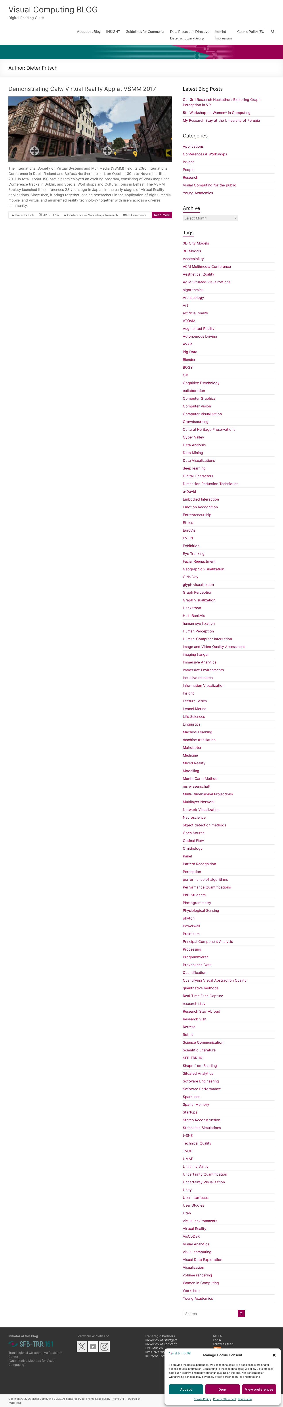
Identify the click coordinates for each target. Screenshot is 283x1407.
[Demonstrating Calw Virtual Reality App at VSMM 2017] (90, 98)
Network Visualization (201, 809)
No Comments (136, 215)
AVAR (187, 344)
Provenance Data (197, 965)
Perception (192, 871)
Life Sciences (194, 716)
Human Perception (198, 631)
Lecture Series (195, 701)
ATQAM (189, 321)
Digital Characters (198, 476)
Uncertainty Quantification (205, 1174)
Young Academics (198, 193)
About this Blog (89, 31)
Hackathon (192, 608)
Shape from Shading (200, 1065)
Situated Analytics (198, 1073)
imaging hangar (196, 654)
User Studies (193, 1205)
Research (111, 215)
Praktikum (191, 933)
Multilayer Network (199, 802)
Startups (190, 1112)
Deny (222, 1389)
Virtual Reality (194, 1228)
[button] (274, 1355)
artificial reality (195, 313)
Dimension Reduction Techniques (210, 483)
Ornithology (193, 848)
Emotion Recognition (200, 507)
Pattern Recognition (199, 864)
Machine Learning (197, 732)
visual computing (197, 1252)
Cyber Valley (193, 437)
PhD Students (194, 895)
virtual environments (200, 1221)
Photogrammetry (197, 902)
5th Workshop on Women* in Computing (216, 112)
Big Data (190, 352)
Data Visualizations (199, 460)
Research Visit (195, 1019)
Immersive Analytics (199, 662)
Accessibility (193, 258)
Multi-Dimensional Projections (208, 794)
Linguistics (192, 724)
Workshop (191, 1290)
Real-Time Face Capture (203, 996)
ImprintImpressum (223, 34)
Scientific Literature (199, 1050)
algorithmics (193, 290)
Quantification (194, 972)
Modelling (191, 771)
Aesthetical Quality (198, 274)
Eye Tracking (194, 553)
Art (185, 305)
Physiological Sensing (201, 910)
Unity (187, 1190)
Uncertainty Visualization (204, 1182)
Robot (188, 1034)
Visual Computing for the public (209, 185)
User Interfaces (195, 1197)
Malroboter (192, 747)
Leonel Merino (195, 708)
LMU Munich (154, 1348)
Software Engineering (201, 1081)
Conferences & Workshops (85, 215)
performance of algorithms (205, 879)
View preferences (259, 1389)
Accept (186, 1389)
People (188, 169)
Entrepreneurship (197, 515)
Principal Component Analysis (208, 941)
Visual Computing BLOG (53, 9)
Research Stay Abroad (201, 1011)
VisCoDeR (191, 1236)
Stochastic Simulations (202, 1127)
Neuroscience (194, 817)
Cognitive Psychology (201, 383)
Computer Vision (197, 406)
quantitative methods (200, 988)
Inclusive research (198, 677)
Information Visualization (203, 685)
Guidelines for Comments (145, 31)
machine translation (199, 740)
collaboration (194, 390)
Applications (193, 146)
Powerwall (191, 926)
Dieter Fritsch (24, 215)
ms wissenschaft (196, 786)
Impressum (245, 1399)
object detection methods (204, 825)
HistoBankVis (194, 615)
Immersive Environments (203, 670)
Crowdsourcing (195, 421)
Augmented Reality (198, 328)
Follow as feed (223, 1344)
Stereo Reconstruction (201, 1120)
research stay (194, 1003)
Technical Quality (197, 1143)
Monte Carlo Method (200, 778)
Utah (187, 1213)
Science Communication (203, 1042)
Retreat (189, 1027)
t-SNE (188, 1135)
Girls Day (190, 577)
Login (217, 1340)
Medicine (190, 755)
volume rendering (197, 1275)
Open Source (194, 833)
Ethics (188, 522)
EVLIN (188, 538)
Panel (187, 856)
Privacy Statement (224, 1399)
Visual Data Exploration (202, 1259)
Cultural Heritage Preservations (209, 429)
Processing (192, 949)
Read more (162, 215)
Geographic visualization (203, 569)
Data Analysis (194, 445)
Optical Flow (193, 840)
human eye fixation (199, 623)
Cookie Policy (202, 1399)
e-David (189, 491)
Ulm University (155, 1352)
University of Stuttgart (161, 1340)
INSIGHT (113, 31)
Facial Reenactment (199, 561)
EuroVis (189, 530)
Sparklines (191, 1096)
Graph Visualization (199, 600)
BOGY (188, 367)
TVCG (188, 1151)
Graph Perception (197, 592)
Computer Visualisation (202, 414)
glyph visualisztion (198, 584)
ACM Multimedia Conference (207, 266)
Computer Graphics (199, 398)
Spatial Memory (196, 1104)
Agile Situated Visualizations (206, 282)
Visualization (193, 1267)
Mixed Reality (194, 763)
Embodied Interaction (201, 499)
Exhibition (191, 546)
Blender (189, 359)
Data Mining (193, 452)
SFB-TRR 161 (193, 1058)
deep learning (194, 468)
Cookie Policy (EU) (251, 31)
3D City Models (196, 243)
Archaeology (193, 297)
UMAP (188, 1159)
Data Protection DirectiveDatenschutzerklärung (189, 34)
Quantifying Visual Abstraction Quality (215, 980)
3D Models (192, 251)
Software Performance (202, 1089)
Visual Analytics (196, 1244)
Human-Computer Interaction (207, 639)
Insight (188, 162)
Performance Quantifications (207, 887)
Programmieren (195, 957)
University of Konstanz (161, 1344)
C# (185, 375)
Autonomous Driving (200, 336)
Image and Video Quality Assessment (214, 646)
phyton (189, 918)
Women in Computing (201, 1283)
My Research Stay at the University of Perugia (221, 120)
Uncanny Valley (195, 1166)
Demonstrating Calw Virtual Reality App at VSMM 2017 (82, 88)
